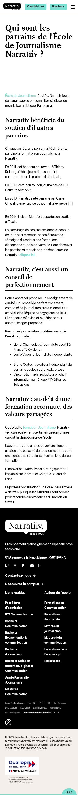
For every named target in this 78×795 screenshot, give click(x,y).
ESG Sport (25, 708)
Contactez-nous (18, 575)
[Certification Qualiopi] (22, 770)
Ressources (52, 661)
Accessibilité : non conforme (37, 712)
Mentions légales (12, 712)
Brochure (58, 6)
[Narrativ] (12, 6)
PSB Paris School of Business (53, 703)
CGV (56, 712)
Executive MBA (40, 708)
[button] (8, 722)
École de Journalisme (20, 96)
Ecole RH (32, 703)
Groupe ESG (55, 708)
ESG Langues (11, 708)
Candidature (35, 6)
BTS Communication (19, 614)
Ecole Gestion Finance (15, 703)
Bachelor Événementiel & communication (16, 637)
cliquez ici (27, 255)
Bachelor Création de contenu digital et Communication (19, 666)
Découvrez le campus (22, 584)
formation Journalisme (39, 427)
